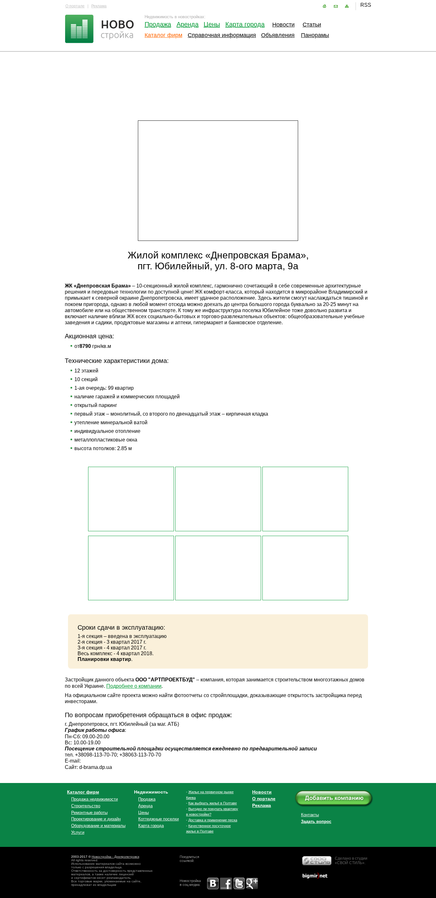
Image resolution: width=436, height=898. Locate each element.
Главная (324, 6)
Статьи (312, 24)
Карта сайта (347, 6)
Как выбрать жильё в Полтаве (212, 803)
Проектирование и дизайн (96, 819)
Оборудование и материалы (98, 825)
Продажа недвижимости (94, 799)
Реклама (99, 6)
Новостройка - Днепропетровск (115, 856)
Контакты (336, 6)
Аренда (188, 24)
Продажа (157, 24)
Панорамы (315, 35)
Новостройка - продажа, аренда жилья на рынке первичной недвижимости (100, 29)
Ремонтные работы (89, 812)
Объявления (277, 35)
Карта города (245, 24)
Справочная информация (222, 35)
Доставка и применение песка (212, 820)
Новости (282, 24)
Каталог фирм (163, 35)
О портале (75, 6)
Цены (212, 24)
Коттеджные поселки (158, 819)
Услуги (77, 832)
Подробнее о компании (134, 686)
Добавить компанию (338, 799)
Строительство (85, 805)
